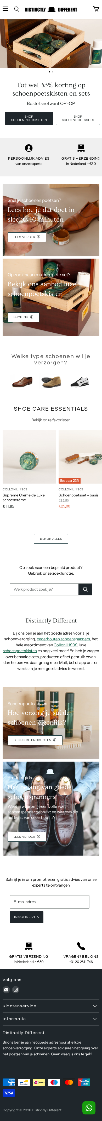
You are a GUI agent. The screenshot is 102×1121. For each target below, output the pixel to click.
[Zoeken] (85, 589)
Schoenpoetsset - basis (79, 495)
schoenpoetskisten (20, 650)
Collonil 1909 (65, 644)
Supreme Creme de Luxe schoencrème (24, 497)
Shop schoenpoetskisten (29, 118)
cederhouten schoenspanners (63, 638)
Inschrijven (26, 917)
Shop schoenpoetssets (78, 118)
